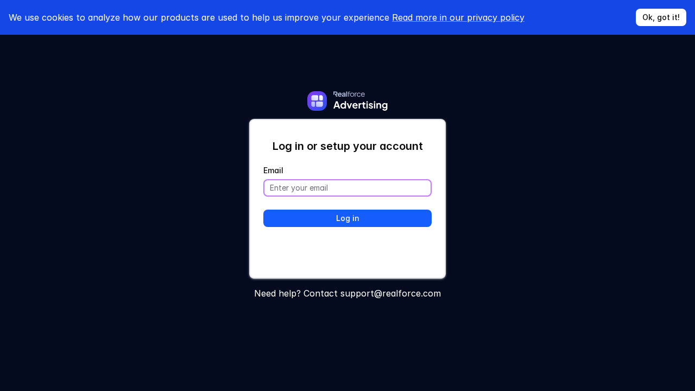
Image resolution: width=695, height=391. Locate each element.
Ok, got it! (661, 17)
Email (273, 170)
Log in (347, 218)
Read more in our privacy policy (458, 17)
